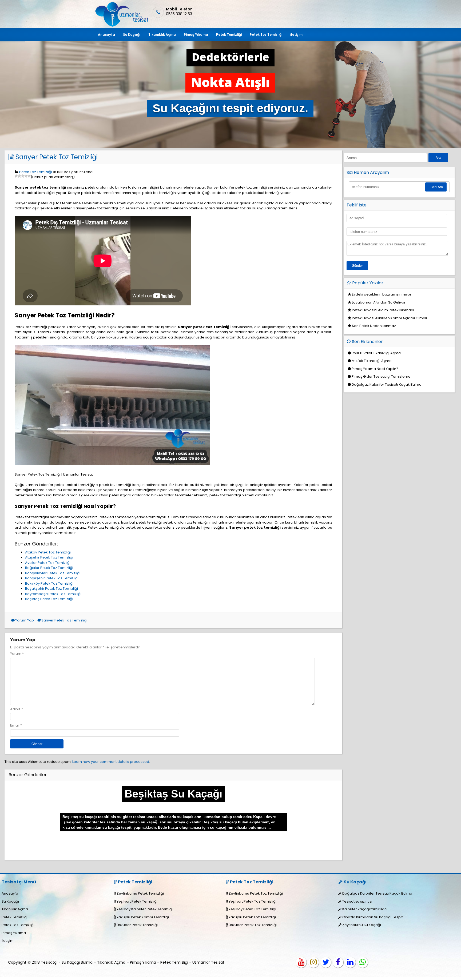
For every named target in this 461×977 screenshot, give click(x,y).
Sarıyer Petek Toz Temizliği (56, 157)
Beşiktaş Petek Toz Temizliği (49, 598)
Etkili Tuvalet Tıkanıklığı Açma (376, 353)
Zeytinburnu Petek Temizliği (140, 893)
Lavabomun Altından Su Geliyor (379, 302)
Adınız (15, 709)
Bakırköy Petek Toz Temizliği (49, 583)
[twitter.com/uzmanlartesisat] (325, 962)
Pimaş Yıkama (196, 34)
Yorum (17, 653)
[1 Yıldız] (16, 176)
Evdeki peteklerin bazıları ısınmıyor (381, 294)
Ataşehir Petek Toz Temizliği (49, 557)
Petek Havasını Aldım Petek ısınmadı (383, 310)
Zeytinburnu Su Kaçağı (361, 924)
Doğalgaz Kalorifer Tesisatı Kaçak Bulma (387, 384)
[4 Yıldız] (25, 176)
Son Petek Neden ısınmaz (374, 325)
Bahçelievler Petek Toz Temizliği (52, 573)
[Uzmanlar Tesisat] (121, 25)
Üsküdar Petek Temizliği (137, 924)
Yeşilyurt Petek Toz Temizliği (252, 901)
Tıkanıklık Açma (162, 34)
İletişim (296, 34)
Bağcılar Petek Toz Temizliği (49, 567)
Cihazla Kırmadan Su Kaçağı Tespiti (372, 917)
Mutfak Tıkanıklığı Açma (372, 360)
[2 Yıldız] (19, 176)
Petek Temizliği (229, 34)
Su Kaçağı (131, 34)
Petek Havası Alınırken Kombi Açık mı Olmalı (389, 318)
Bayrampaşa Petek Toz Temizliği (53, 593)
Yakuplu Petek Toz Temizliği (252, 917)
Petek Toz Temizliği (266, 34)
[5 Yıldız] (29, 176)
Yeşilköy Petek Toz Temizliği (252, 909)
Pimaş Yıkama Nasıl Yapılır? (375, 368)
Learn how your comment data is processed (110, 761)
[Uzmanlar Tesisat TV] (301, 962)
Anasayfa (106, 34)
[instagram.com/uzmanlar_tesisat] (313, 962)
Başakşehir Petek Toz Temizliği (51, 588)
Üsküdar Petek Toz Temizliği (253, 924)
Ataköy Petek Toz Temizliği (48, 552)
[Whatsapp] (362, 962)
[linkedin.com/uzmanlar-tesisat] (350, 962)
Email (14, 725)
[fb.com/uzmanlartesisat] (338, 962)
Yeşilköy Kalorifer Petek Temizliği (145, 909)
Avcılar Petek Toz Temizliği (47, 562)
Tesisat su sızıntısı (357, 901)
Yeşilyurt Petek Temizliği (137, 901)
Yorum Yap (24, 620)
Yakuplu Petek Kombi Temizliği (143, 917)
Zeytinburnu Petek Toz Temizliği (256, 893)
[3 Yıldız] (22, 176)
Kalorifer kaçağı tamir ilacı (364, 909)
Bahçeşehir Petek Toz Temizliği (51, 578)
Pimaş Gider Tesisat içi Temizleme (381, 376)
